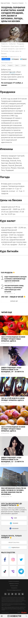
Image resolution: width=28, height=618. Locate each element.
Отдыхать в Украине (17, 3)
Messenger (15, 528)
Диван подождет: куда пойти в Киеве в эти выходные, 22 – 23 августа (12, 459)
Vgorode (12, 72)
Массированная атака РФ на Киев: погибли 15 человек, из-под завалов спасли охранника (13, 491)
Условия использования (14, 581)
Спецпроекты (14, 587)
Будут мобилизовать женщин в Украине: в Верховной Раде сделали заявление (16, 279)
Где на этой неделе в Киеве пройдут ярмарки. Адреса (13, 399)
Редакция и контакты (14, 583)
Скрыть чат (14, 301)
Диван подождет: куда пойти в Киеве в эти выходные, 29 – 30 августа (12, 369)
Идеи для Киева (5, 3)
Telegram (15, 523)
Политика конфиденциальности (14, 590)
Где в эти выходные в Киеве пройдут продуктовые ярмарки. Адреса (13, 339)
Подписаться (15, 547)
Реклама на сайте (14, 585)
